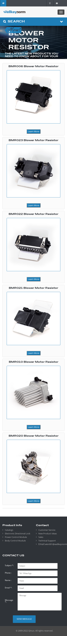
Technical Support (47, 540)
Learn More (33, 131)
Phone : (8, 573)
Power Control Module (16, 537)
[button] (3, 3)
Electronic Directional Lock (17, 533)
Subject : (9, 565)
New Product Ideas (47, 533)
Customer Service (46, 529)
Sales (40, 537)
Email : (8, 588)
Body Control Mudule (15, 540)
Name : (8, 580)
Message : (9, 601)
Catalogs (9, 529)
